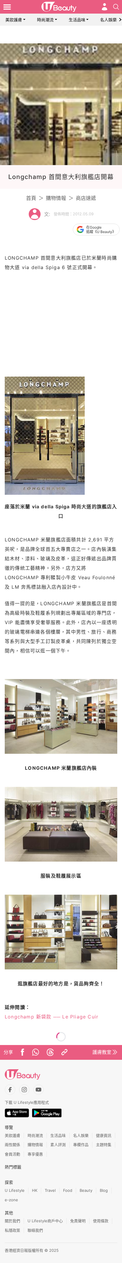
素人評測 (58, 1144)
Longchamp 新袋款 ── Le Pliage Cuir (51, 1017)
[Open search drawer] (116, 6)
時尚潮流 (45, 19)
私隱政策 (12, 1230)
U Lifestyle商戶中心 (45, 1220)
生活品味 (77, 19)
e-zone (11, 1199)
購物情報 (56, 198)
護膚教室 (101, 1052)
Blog (104, 1190)
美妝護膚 (13, 19)
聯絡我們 (35, 1230)
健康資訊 (103, 1135)
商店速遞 (86, 198)
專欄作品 (81, 1144)
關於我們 (12, 1220)
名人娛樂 (108, 19)
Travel (50, 1190)
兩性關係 (12, 1144)
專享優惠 (35, 1154)
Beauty (86, 1190)
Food (67, 1190)
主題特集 (103, 1144)
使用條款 (100, 1220)
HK (34, 1190)
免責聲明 (78, 1220)
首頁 (31, 198)
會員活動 (12, 1154)
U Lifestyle (15, 1190)
